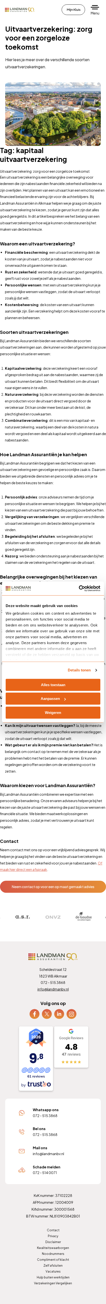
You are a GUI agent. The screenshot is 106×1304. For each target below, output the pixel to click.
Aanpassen (50, 698)
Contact (53, 1230)
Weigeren (53, 712)
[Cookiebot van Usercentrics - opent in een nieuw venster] (78, 588)
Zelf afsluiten (53, 1265)
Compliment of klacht (53, 1259)
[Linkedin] (59, 1013)
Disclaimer (53, 1242)
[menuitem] (34, 1014)
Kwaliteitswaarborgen (53, 1248)
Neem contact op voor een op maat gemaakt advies (53, 886)
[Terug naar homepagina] (20, 10)
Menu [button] (95, 13)
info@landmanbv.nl (53, 989)
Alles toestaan (53, 685)
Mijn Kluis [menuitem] (74, 10)
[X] (47, 1013)
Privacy (53, 1236)
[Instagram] (71, 1013)
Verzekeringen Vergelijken (53, 1283)
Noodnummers (53, 1254)
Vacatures (53, 1271)
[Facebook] (34, 1013)
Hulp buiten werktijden (53, 1277)
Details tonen (79, 670)
